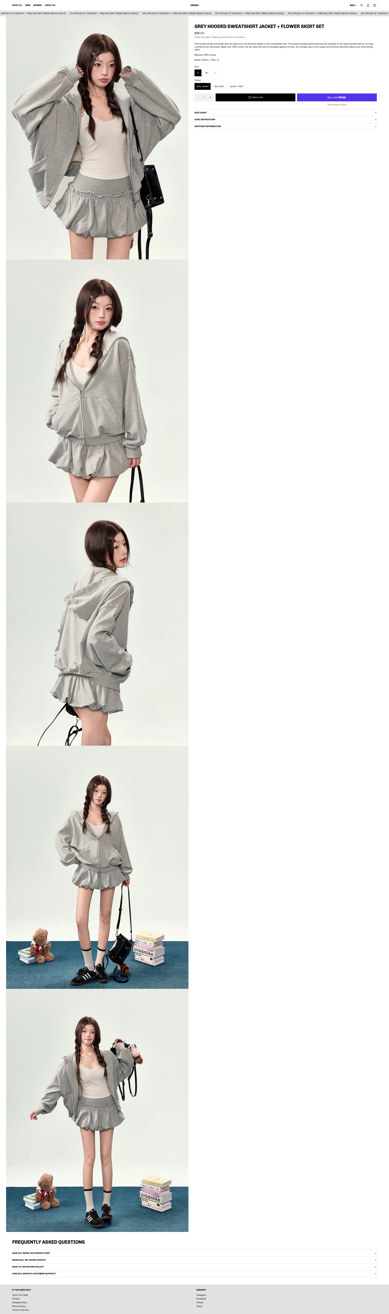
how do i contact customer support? (34, 1273)
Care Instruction (204, 119)
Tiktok (199, 1306)
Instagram (201, 1295)
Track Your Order (20, 1295)
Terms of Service (20, 1310)
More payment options (337, 104)
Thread (199, 1302)
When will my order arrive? (29, 1260)
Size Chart (200, 113)
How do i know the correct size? (31, 1253)
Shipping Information (207, 126)
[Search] (361, 5)
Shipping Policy (19, 1302)
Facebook (201, 1298)
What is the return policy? (28, 1267)
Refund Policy (19, 1306)
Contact (16, 1298)
